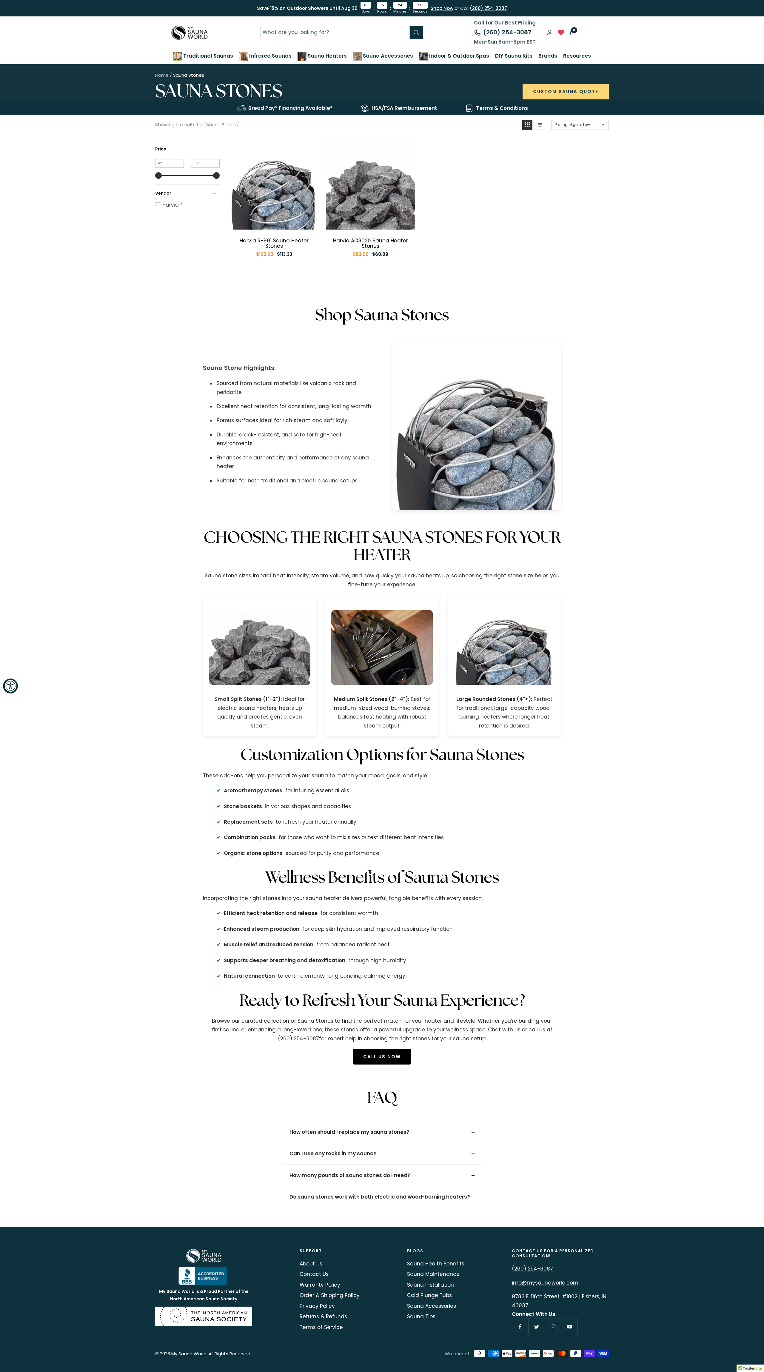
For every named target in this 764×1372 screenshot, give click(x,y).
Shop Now (442, 8)
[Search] (416, 32)
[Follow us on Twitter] (536, 1327)
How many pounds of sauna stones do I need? (349, 1175)
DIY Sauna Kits (513, 55)
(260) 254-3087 (488, 8)
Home (162, 75)
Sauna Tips (421, 1316)
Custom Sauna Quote (565, 91)
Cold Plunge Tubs (429, 1295)
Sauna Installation (430, 1284)
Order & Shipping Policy (330, 1295)
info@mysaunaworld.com (545, 1282)
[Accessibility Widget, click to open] (10, 686)
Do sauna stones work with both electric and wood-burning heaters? (379, 1196)
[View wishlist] (561, 33)
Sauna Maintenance (433, 1274)
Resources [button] (577, 55)
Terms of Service (321, 1327)
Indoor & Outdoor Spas (458, 55)
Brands (547, 55)
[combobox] (335, 32)
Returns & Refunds (323, 1316)
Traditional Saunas (207, 55)
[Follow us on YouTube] (569, 1327)
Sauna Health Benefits (435, 1263)
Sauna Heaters (326, 55)
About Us (311, 1263)
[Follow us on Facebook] (520, 1327)
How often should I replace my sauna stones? (349, 1132)
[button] (527, 125)
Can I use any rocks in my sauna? (333, 1153)
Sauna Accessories (387, 55)
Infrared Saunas (270, 55)
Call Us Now (382, 1056)
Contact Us (314, 1274)
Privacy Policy (317, 1306)
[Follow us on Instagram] (553, 1327)
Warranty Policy (320, 1284)
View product (278, 223)
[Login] (549, 32)
